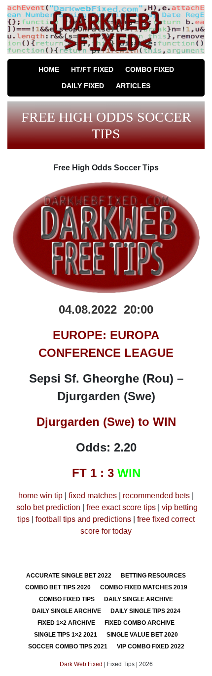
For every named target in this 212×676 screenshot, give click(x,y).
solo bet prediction (48, 507)
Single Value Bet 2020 (142, 634)
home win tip (40, 495)
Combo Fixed (149, 69)
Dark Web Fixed (81, 664)
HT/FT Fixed (92, 69)
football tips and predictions (83, 519)
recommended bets (156, 495)
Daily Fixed (83, 86)
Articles (133, 86)
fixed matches (93, 495)
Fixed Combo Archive (140, 622)
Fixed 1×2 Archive (66, 622)
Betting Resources (153, 575)
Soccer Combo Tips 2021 (67, 646)
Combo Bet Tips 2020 (58, 587)
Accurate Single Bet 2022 (68, 575)
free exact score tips (121, 507)
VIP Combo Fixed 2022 (150, 646)
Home (48, 69)
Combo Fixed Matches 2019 (143, 587)
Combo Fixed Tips (67, 599)
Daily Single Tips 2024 (145, 611)
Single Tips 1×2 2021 (65, 634)
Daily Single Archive (138, 599)
